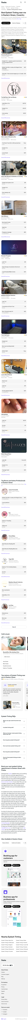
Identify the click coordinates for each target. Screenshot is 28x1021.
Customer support (5, 974)
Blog (2, 976)
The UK (8, 8)
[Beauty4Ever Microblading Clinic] (13, 653)
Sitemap (3, 978)
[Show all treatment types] (25, 23)
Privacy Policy (4, 999)
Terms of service (4, 1001)
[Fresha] (3, 2)
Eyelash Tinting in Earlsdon (7, 947)
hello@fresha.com (6, 828)
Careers (3, 972)
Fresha (10, 773)
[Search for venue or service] (21, 2)
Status (2, 993)
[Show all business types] (25, 843)
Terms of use (4, 1003)
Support (3, 991)
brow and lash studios (7, 781)
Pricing (2, 986)
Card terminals (4, 989)
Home (2, 6)
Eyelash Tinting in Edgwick (6, 944)
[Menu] (25, 2)
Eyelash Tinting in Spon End (7, 940)
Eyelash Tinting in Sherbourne (7, 949)
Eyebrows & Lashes (10, 6)
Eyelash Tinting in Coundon (7, 951)
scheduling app (5, 823)
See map (19, 18)
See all (14, 627)
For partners (3, 984)
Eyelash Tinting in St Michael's (7, 942)
